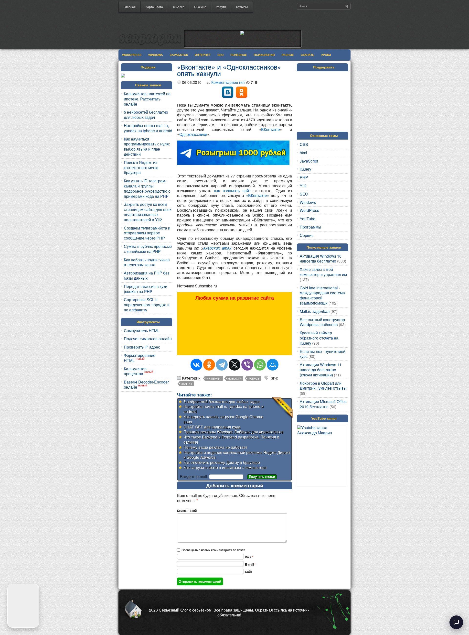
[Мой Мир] (272, 365)
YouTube (307, 218)
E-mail (250, 564)
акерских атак (217, 248)
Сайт (248, 571)
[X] (234, 365)
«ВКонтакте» (257, 195)
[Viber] (247, 365)
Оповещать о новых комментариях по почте (213, 550)
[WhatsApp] (260, 365)
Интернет (203, 55)
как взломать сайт (232, 190)
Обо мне (200, 7)
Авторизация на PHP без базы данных (146, 275)
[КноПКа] (234, 92)
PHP (304, 177)
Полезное (238, 55)
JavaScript (309, 161)
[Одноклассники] (209, 365)
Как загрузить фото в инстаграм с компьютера (225, 467)
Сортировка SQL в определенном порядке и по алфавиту (147, 305)
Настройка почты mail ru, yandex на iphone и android (148, 128)
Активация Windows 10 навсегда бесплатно (320, 258)
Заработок (179, 55)
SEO (220, 55)
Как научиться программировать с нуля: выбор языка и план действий (147, 146)
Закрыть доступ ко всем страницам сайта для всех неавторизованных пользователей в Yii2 (147, 211)
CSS (304, 144)
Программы (310, 227)
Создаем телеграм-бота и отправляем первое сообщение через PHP (147, 233)
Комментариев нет (228, 82)
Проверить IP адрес (142, 347)
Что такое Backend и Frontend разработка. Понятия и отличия (231, 439)
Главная (130, 7)
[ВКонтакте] (196, 365)
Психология (264, 55)
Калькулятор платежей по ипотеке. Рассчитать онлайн (147, 99)
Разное (288, 55)
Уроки (326, 55)
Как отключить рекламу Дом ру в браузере (221, 462)
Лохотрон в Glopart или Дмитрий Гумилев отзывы (323, 385)
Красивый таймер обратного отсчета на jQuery (319, 338)
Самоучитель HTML (142, 330)
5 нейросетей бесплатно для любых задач (146, 114)
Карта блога (154, 7)
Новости (235, 378)
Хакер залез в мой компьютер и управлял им (323, 271)
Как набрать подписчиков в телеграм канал (147, 262)
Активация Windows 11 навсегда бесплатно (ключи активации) (320, 370)
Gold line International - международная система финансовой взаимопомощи (322, 295)
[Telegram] (222, 365)
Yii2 (303, 185)
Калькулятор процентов (135, 371)
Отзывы (242, 7)
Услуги (221, 7)
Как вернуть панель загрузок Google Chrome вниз (223, 419)
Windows (155, 55)
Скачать (307, 55)
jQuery (305, 169)
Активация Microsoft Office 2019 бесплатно (323, 404)
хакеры (186, 384)
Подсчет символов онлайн (148, 338)
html (303, 152)
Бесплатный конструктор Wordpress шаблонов (322, 322)
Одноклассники (193, 134)
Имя (249, 557)
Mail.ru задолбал (315, 311)
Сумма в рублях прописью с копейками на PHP (148, 248)
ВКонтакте (270, 129)
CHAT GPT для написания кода (211, 427)
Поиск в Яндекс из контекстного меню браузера (141, 167)
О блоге (178, 7)
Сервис (306, 235)
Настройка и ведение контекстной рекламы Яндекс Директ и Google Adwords (236, 454)
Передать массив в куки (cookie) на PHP (145, 289)
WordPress (131, 55)
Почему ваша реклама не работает (215, 447)
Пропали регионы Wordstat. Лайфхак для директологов (233, 432)
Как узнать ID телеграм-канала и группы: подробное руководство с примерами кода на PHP (147, 188)
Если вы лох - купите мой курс (322, 354)
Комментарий (187, 510)
